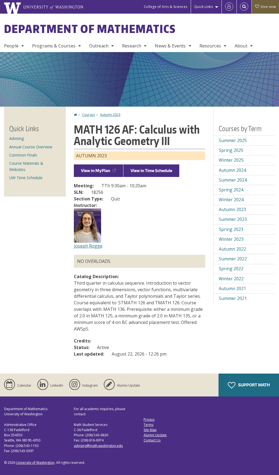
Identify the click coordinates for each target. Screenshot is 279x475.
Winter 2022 (231, 279)
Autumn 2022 (232, 249)
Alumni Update (155, 435)
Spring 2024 (231, 190)
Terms (148, 424)
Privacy (149, 419)
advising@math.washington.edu (98, 445)
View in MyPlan (95, 170)
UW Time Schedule (26, 177)
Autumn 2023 (110, 114)
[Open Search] (244, 7)
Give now (268, 6)
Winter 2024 (231, 200)
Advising (16, 138)
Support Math (253, 385)
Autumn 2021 (232, 288)
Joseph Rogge (88, 246)
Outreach (98, 46)
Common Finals (23, 155)
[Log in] (229, 7)
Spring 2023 (231, 229)
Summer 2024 (233, 180)
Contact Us (152, 440)
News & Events (170, 46)
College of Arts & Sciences (165, 6)
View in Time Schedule (151, 170)
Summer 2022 (233, 259)
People (11, 46)
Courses (88, 114)
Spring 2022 (231, 269)
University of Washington (35, 462)
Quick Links (203, 6)
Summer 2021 (233, 298)
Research (131, 46)
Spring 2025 (231, 150)
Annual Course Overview (30, 146)
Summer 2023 (233, 219)
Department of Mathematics (90, 28)
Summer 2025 (233, 140)
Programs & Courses (53, 46)
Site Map (150, 430)
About (241, 46)
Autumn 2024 (232, 170)
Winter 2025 (231, 160)
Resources (210, 46)
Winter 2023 (231, 239)
